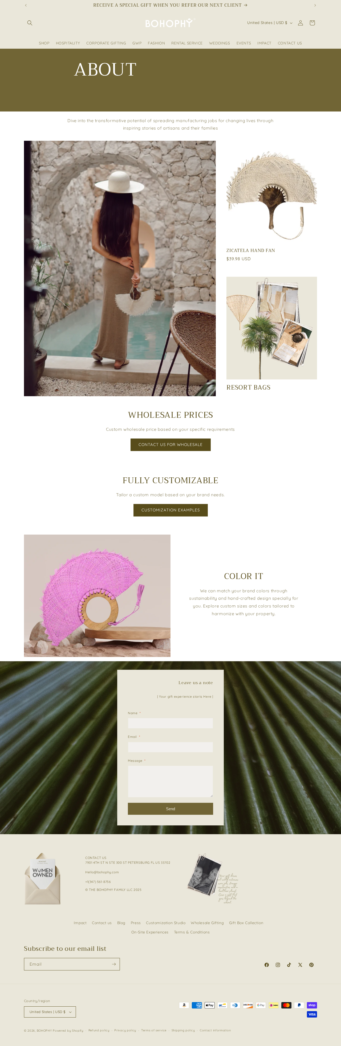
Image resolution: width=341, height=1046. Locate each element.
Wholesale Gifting (207, 922)
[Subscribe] (114, 964)
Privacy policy (125, 1030)
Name (134, 713)
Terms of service (154, 1030)
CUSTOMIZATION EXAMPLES (170, 509)
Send (170, 809)
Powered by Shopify (68, 1030)
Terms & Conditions (192, 932)
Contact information (215, 1030)
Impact (80, 922)
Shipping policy (183, 1030)
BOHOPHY (44, 1030)
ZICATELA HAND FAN (250, 250)
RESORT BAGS (248, 388)
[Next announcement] (315, 5)
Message (136, 761)
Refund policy (98, 1030)
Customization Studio (165, 922)
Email (134, 737)
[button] (30, 23)
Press (136, 922)
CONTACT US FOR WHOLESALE (171, 444)
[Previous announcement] (26, 5)
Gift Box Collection (246, 922)
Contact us (102, 922)
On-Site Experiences (150, 932)
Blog (121, 922)
